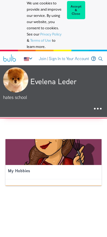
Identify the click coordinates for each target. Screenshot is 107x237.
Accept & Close (76, 10)
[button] (100, 59)
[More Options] (98, 109)
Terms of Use (40, 40)
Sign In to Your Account (69, 59)
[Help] (93, 59)
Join (42, 59)
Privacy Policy (51, 34)
